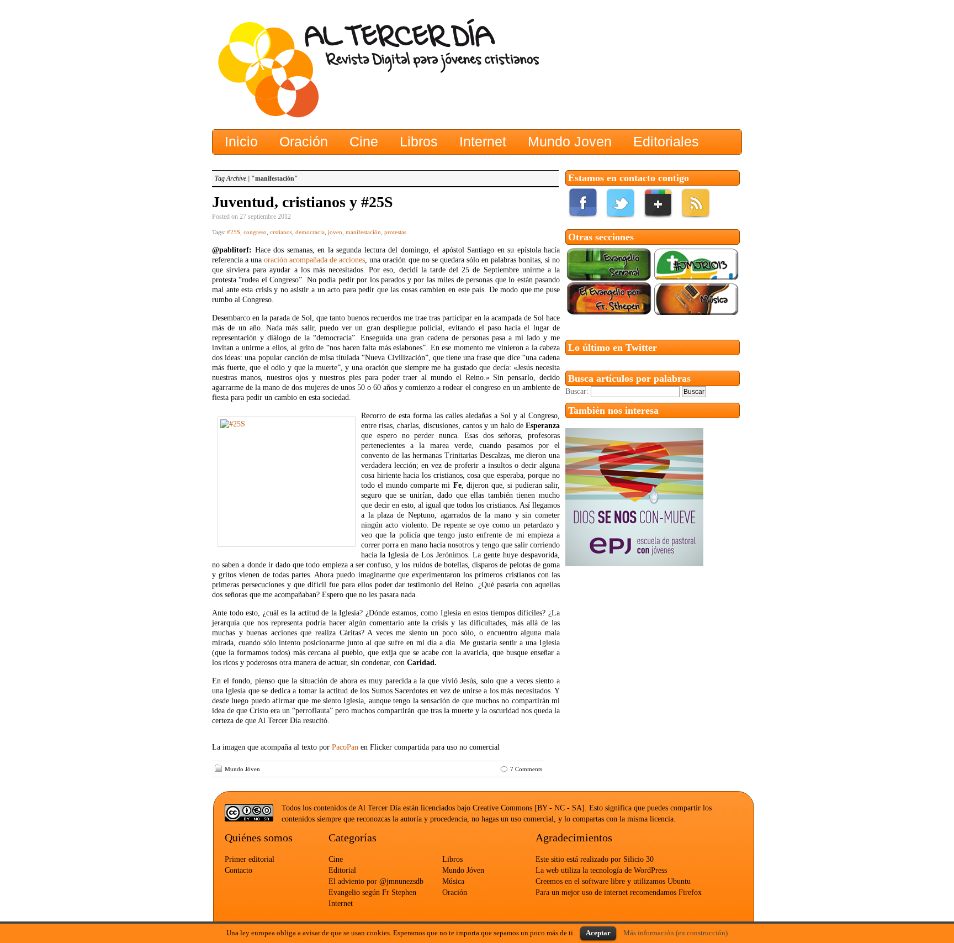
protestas (395, 232)
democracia (310, 232)
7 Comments (526, 769)
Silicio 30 (638, 859)
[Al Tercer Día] (319, 69)
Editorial (342, 870)
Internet (340, 903)
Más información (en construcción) (675, 933)
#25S (233, 232)
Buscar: (577, 391)
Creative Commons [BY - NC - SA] (529, 808)
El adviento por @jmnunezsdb (375, 881)
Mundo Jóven (242, 769)
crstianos (281, 232)
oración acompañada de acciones (314, 260)
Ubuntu (679, 881)
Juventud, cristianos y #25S (302, 201)
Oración (454, 892)
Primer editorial (249, 859)
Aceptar (598, 933)
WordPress (650, 870)
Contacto (238, 870)
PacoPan (345, 747)
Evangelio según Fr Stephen (372, 892)
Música (453, 881)
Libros (452, 859)
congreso (255, 232)
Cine (335, 859)
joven (335, 232)
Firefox (690, 892)
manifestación (363, 232)
